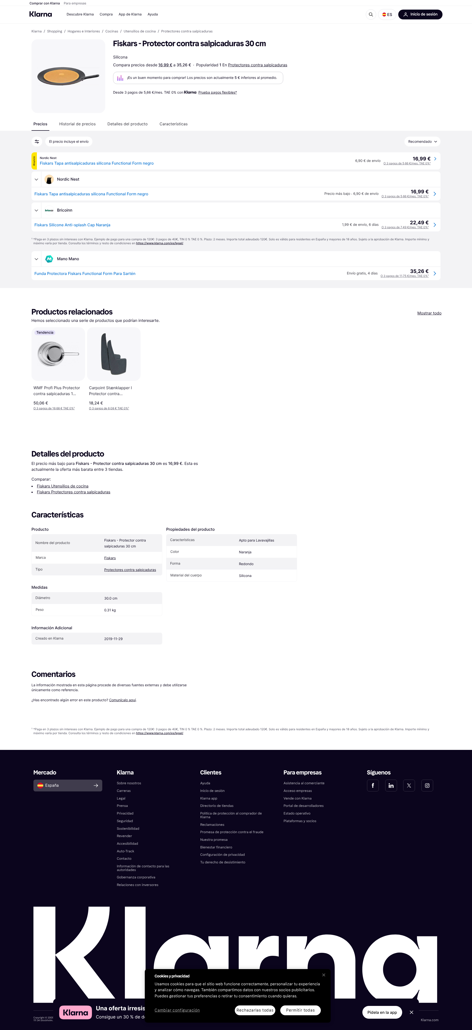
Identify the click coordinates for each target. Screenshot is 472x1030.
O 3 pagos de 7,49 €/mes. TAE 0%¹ (405, 227)
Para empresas (75, 3)
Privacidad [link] (125, 813)
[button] (387, 14)
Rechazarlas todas (255, 1010)
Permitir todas (300, 1010)
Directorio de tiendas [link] (216, 806)
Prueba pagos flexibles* (217, 92)
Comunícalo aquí (122, 700)
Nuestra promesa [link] (213, 840)
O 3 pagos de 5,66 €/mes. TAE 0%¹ (407, 163)
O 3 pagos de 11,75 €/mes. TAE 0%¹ (405, 276)
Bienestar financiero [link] (216, 847)
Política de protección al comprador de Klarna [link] (231, 815)
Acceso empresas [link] (298, 791)
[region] (238, 996)
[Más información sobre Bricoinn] (36, 210)
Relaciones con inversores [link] (137, 885)
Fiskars (110, 558)
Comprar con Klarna (45, 3)
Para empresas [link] (303, 773)
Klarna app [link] (208, 798)
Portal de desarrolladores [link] (304, 806)
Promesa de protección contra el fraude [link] (231, 832)
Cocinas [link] (111, 31)
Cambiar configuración (177, 1010)
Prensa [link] (122, 806)
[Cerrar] (323, 975)
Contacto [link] (124, 859)
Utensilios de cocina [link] (140, 31)
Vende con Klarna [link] (298, 798)
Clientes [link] (210, 773)
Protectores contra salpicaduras (257, 64)
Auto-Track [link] (125, 851)
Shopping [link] (54, 31)
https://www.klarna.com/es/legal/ (159, 243)
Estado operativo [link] (297, 813)
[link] (373, 785)
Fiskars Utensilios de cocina (62, 486)
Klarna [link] (36, 31)
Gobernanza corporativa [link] (136, 877)
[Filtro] (36, 141)
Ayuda (153, 14)
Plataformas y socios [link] (300, 821)
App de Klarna (130, 14)
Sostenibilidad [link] (128, 829)
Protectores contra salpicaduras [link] (187, 31)
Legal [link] (121, 798)
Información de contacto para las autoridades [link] (143, 868)
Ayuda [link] (205, 783)
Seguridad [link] (125, 821)
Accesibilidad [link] (127, 844)
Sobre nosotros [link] (129, 783)
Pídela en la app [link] (382, 1012)
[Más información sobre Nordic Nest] (36, 179)
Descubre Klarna (80, 14)
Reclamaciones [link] (212, 825)
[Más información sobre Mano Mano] (36, 259)
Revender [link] (124, 836)
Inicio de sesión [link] (212, 791)
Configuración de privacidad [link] (222, 855)
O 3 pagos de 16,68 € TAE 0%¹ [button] (54, 408)
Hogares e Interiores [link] (84, 31)
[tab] (40, 124)
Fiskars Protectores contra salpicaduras (73, 491)
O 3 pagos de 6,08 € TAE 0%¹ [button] (109, 408)
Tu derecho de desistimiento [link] (222, 862)
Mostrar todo (429, 313)
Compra (106, 14)
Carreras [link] (124, 791)
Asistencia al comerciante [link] (304, 783)
